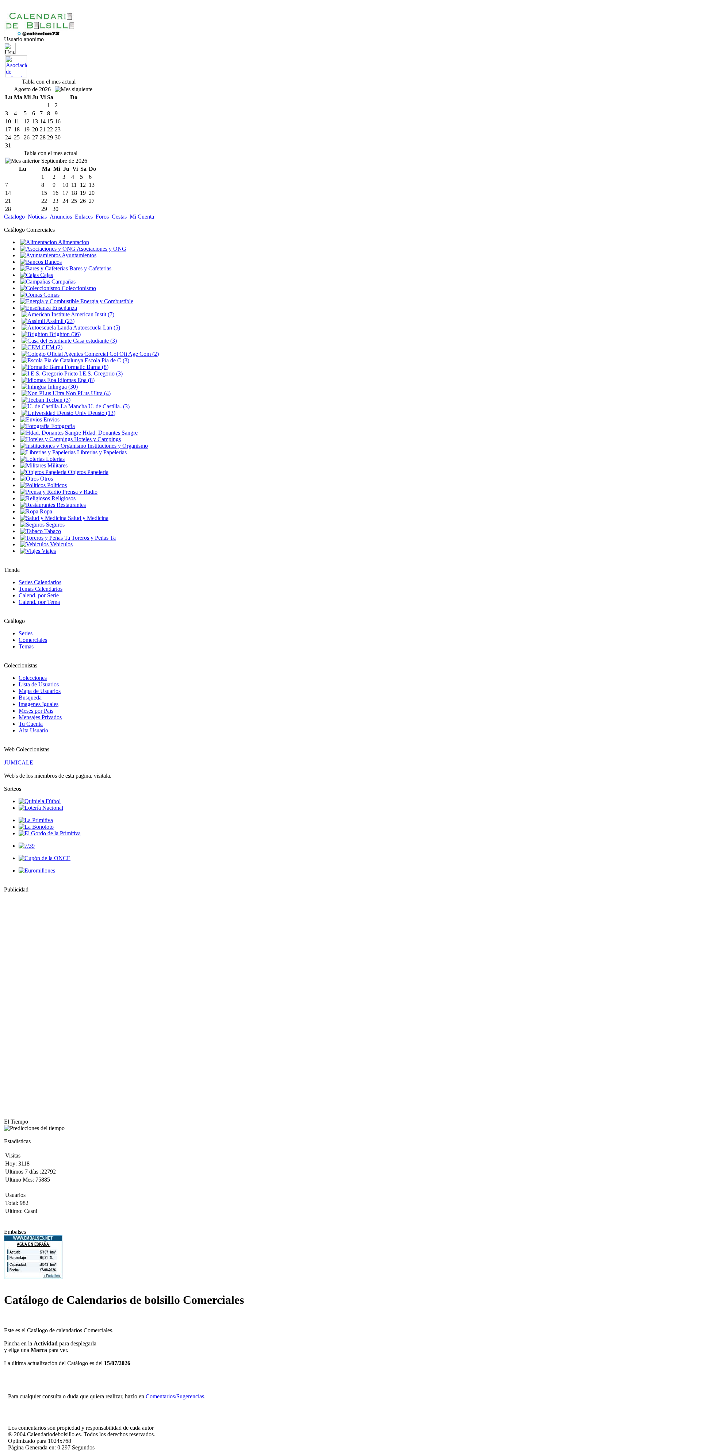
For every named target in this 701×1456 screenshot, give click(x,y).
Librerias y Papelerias (101, 452)
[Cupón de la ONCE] (44, 858)
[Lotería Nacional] (41, 808)
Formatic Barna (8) (85, 367)
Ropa (45, 511)
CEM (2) (51, 347)
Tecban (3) (57, 400)
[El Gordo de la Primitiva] (50, 833)
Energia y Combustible (106, 301)
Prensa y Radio (79, 492)
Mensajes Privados (40, 717)
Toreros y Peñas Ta (93, 538)
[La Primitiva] (36, 820)
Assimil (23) (59, 321)
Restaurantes (70, 505)
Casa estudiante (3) (94, 341)
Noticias (37, 216)
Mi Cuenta (142, 216)
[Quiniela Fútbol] (40, 801)
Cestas (119, 216)
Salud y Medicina (87, 518)
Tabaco (52, 531)
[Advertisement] (26, 1002)
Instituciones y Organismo (117, 446)
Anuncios (61, 216)
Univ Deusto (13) (94, 413)
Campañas (63, 281)
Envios (51, 419)
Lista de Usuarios (39, 684)
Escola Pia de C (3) (106, 360)
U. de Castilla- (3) (108, 406)
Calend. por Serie (39, 595)
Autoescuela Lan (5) (96, 327)
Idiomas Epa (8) (75, 380)
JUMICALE (18, 762)
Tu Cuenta (31, 724)
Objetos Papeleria (87, 472)
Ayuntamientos (78, 255)
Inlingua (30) (62, 387)
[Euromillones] (37, 870)
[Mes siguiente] (73, 89)
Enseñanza (64, 308)
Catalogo (14, 216)
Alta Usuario (33, 730)
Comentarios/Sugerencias (175, 1396)
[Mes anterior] (22, 161)
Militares (57, 465)
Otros (46, 478)
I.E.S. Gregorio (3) (100, 373)
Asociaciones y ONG (101, 249)
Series (25, 633)
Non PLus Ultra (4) (87, 393)
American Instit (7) (92, 314)
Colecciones (33, 678)
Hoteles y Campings (97, 439)
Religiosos (63, 498)
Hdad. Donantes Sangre (109, 433)
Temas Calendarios (40, 589)
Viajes (48, 551)
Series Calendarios (40, 582)
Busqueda (30, 697)
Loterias (55, 459)
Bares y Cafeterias (89, 268)
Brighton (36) (64, 334)
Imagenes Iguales (38, 704)
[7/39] (27, 846)
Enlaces (84, 216)
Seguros (55, 524)
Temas (26, 646)
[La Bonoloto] (36, 827)
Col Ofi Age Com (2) (133, 354)
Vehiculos (61, 544)
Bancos (52, 262)
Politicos (56, 485)
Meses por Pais (36, 711)
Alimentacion (73, 242)
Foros (102, 216)
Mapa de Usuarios (40, 691)
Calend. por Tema (39, 602)
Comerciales (33, 640)
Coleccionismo (78, 288)
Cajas (46, 275)
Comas (51, 295)
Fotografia (62, 426)
